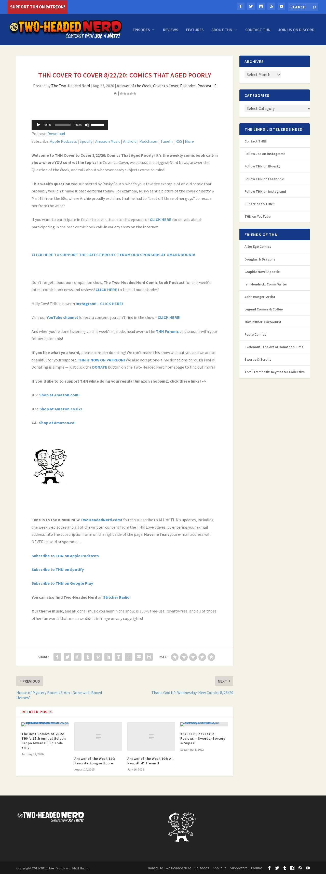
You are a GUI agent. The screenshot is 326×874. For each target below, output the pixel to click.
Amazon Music (107, 141)
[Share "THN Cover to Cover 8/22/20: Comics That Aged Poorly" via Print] (149, 657)
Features (195, 30)
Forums (257, 868)
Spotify (86, 141)
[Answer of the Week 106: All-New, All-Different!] (151, 736)
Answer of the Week (134, 85)
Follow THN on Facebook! (264, 179)
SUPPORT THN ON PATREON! (37, 7)
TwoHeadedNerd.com (100, 519)
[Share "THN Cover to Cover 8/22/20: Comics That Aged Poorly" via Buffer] (118, 657)
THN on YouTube (257, 216)
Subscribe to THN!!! (259, 204)
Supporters (239, 868)
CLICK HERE (160, 219)
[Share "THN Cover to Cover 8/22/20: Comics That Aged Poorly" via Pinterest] (98, 657)
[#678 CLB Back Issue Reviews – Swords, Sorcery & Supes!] (204, 724)
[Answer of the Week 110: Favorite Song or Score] (98, 736)
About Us (219, 868)
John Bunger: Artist (259, 296)
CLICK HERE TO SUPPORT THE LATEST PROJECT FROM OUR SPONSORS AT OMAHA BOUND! (114, 254)
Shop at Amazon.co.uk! (60, 408)
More (189, 141)
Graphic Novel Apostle (262, 271)
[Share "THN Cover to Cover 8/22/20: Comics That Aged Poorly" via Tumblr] (88, 657)
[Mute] (87, 124)
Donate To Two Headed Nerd (169, 868)
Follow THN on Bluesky (262, 166)
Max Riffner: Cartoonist (262, 322)
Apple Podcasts (63, 141)
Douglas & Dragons (259, 259)
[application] (70, 125)
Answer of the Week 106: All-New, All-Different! (151, 760)
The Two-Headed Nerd (70, 85)
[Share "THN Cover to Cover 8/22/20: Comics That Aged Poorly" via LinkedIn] (108, 657)
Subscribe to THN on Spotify (58, 569)
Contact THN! (255, 141)
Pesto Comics (255, 334)
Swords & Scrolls (257, 359)
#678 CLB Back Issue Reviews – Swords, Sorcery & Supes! (202, 738)
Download (56, 133)
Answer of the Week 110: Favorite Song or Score (94, 760)
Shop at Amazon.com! (59, 394)
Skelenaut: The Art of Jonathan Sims (273, 347)
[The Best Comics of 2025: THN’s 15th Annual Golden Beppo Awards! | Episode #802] (45, 724)
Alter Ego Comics (257, 246)
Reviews (170, 30)
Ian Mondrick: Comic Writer (265, 284)
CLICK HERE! (169, 317)
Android (130, 141)
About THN (221, 30)
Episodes (141, 30)
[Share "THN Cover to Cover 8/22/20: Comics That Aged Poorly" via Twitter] (67, 657)
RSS (178, 141)
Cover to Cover (165, 85)
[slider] (98, 124)
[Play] (38, 124)
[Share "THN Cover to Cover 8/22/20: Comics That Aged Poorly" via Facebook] (57, 657)
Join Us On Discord (296, 30)
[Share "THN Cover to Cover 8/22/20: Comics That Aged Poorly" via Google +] (78, 657)
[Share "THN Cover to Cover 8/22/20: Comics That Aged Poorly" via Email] (139, 657)
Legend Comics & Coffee (263, 309)
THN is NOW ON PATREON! (101, 359)
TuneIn (166, 141)
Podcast (204, 85)
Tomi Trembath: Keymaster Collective (274, 372)
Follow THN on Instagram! (265, 191)
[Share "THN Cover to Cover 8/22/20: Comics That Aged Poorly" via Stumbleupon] (129, 657)
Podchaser (148, 141)
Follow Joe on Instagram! (264, 153)
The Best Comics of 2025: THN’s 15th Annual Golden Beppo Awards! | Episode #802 (43, 741)
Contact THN (257, 30)
